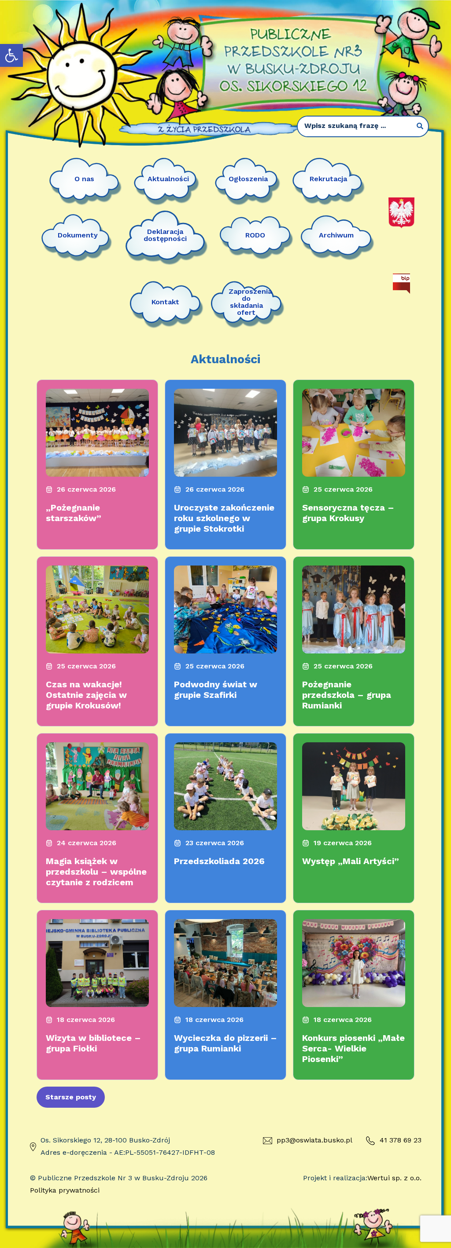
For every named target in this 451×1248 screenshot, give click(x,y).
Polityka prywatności (65, 1190)
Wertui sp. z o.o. (394, 1178)
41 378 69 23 (400, 1140)
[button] (11, 55)
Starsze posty (70, 1097)
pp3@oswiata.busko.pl (314, 1140)
